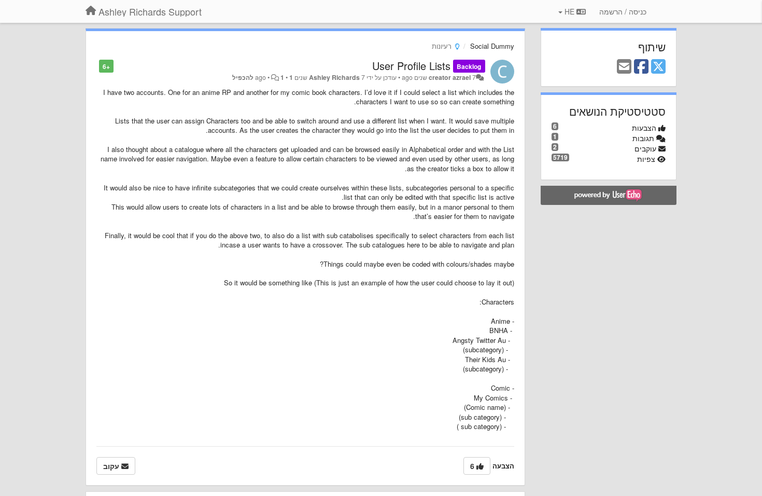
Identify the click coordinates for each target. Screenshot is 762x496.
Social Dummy (492, 46)
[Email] (624, 67)
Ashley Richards (334, 77)
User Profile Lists (411, 65)
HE (569, 11)
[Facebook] (641, 67)
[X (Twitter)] (658, 67)
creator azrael (450, 77)
